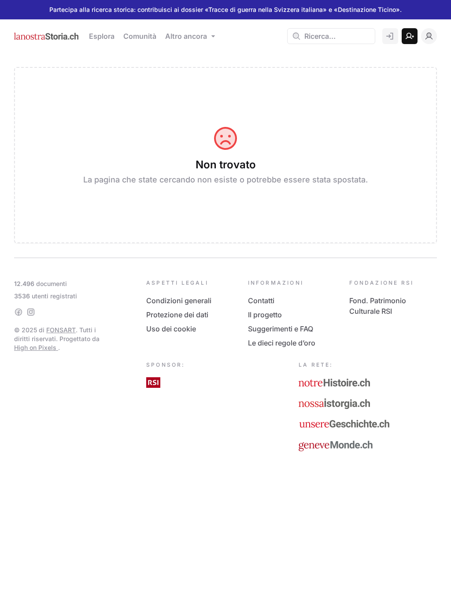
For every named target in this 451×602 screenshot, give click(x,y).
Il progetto (265, 314)
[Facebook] (18, 312)
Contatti (261, 300)
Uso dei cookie (171, 328)
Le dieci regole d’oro (281, 342)
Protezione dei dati (177, 314)
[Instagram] (30, 312)
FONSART (61, 330)
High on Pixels (36, 347)
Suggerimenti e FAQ (280, 328)
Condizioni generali (178, 300)
